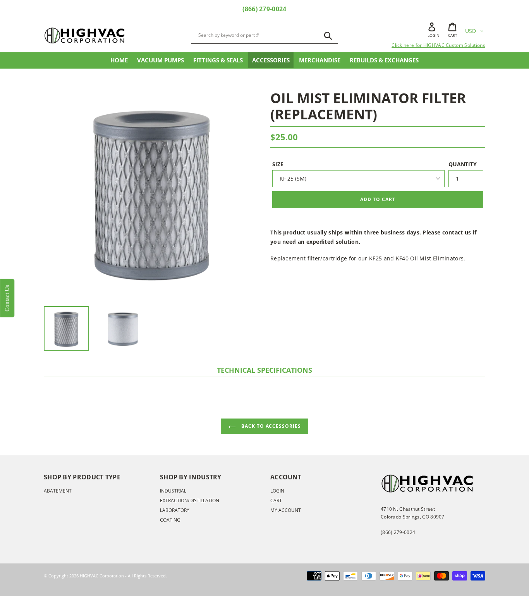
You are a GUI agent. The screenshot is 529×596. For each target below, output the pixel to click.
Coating (170, 520)
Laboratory (174, 510)
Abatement (58, 490)
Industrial (173, 490)
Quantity (462, 164)
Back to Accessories (270, 426)
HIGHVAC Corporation (102, 576)
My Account (285, 510)
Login (277, 490)
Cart (276, 500)
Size (277, 164)
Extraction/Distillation (189, 500)
